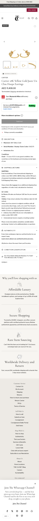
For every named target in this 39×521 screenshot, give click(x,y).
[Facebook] (7, 511)
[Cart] (36, 18)
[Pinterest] (22, 511)
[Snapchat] (31, 511)
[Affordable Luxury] (19, 293)
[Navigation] (2, 18)
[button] (4, 41)
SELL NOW (32, 10)
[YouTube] (27, 511)
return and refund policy (16, 128)
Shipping (13, 91)
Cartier (5, 77)
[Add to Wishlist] (34, 26)
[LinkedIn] (17, 515)
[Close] (35, 483)
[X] (12, 511)
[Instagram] (17, 511)
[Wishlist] (32, 18)
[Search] (29, 18)
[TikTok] (22, 515)
